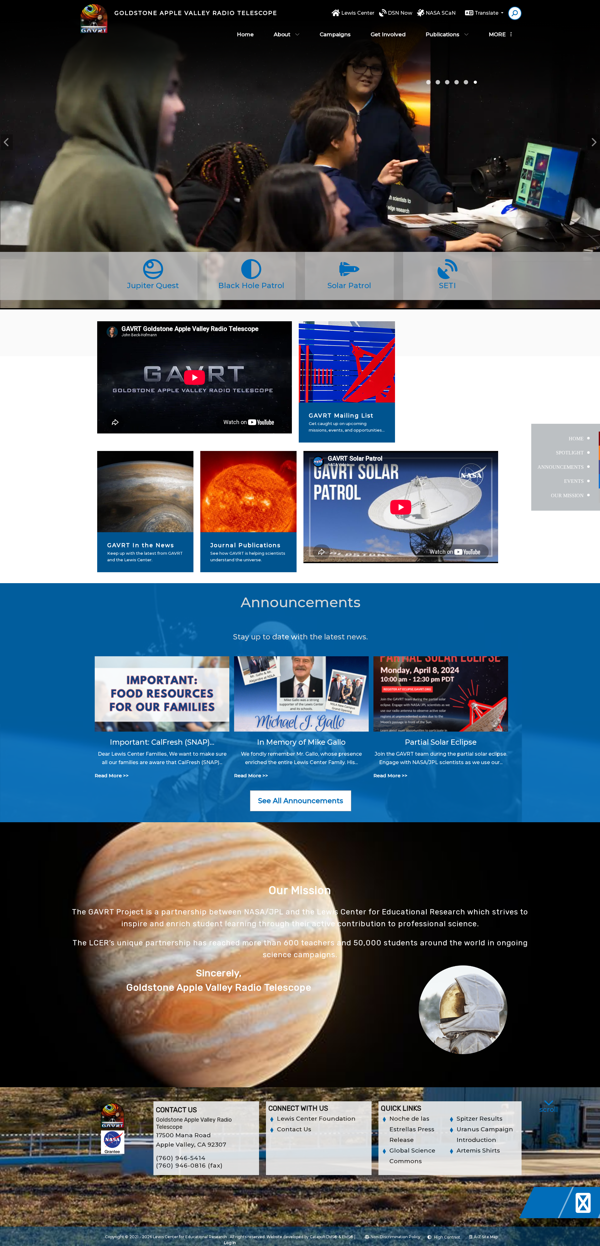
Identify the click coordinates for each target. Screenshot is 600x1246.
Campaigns (335, 34)
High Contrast (447, 1237)
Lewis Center (357, 13)
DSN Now (400, 13)
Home (245, 34)
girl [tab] (438, 82)
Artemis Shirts (478, 1150)
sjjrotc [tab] (456, 82)
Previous (6, 142)
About (282, 34)
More (497, 34)
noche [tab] (466, 82)
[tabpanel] (300, 181)
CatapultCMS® (324, 1236)
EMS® (347, 1236)
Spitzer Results (479, 1118)
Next (593, 142)
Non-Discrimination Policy (395, 1236)
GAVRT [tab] (447, 82)
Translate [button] (487, 13)
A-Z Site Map (486, 1236)
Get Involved (388, 34)
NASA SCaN (441, 13)
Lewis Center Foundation (316, 1118)
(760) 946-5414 (181, 1158)
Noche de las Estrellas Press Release (411, 1129)
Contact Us (294, 1129)
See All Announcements (300, 801)
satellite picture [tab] (428, 82)
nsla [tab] (475, 82)
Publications (442, 34)
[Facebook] (548, 1216)
